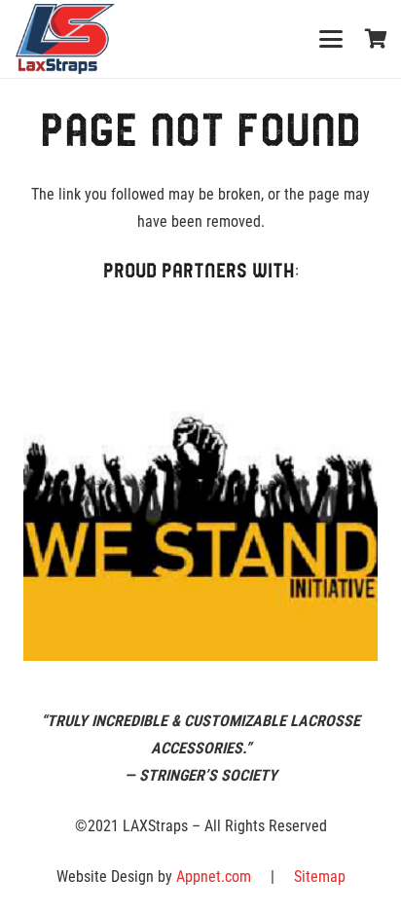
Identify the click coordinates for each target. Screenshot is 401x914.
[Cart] (376, 39)
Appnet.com (213, 876)
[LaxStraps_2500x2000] (65, 39)
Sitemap (320, 876)
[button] (331, 39)
